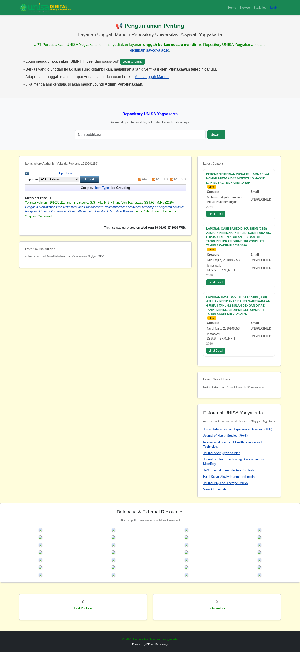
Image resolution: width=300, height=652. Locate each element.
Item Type (102, 188)
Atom (145, 179)
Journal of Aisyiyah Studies (221, 453)
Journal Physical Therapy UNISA (225, 483)
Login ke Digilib (132, 61)
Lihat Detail (216, 214)
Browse (245, 7)
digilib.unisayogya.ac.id (149, 50)
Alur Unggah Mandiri (152, 77)
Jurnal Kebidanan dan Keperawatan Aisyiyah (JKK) (237, 429)
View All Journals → (216, 489)
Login (274, 7)
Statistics (260, 7)
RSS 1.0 (162, 179)
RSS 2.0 (180, 179)
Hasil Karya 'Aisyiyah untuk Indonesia (229, 476)
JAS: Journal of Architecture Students (229, 470)
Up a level (66, 173)
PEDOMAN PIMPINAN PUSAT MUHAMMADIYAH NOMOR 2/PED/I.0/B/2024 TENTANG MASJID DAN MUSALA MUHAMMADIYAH (238, 178)
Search (216, 134)
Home (232, 7)
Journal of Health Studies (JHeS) (225, 435)
